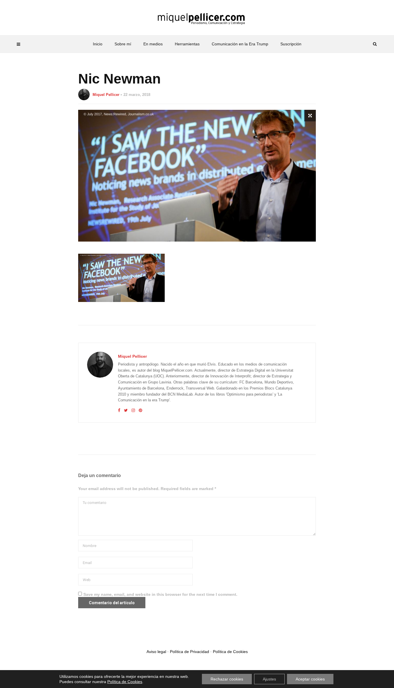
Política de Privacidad (189, 651)
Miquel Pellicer (106, 94)
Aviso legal (156, 651)
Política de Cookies (230, 651)
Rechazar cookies (227, 679)
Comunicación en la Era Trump (240, 44)
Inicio (97, 44)
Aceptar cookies (310, 679)
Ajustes (269, 679)
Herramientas (187, 44)
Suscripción (290, 44)
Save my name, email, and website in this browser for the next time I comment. (160, 594)
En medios (153, 44)
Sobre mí (123, 44)
